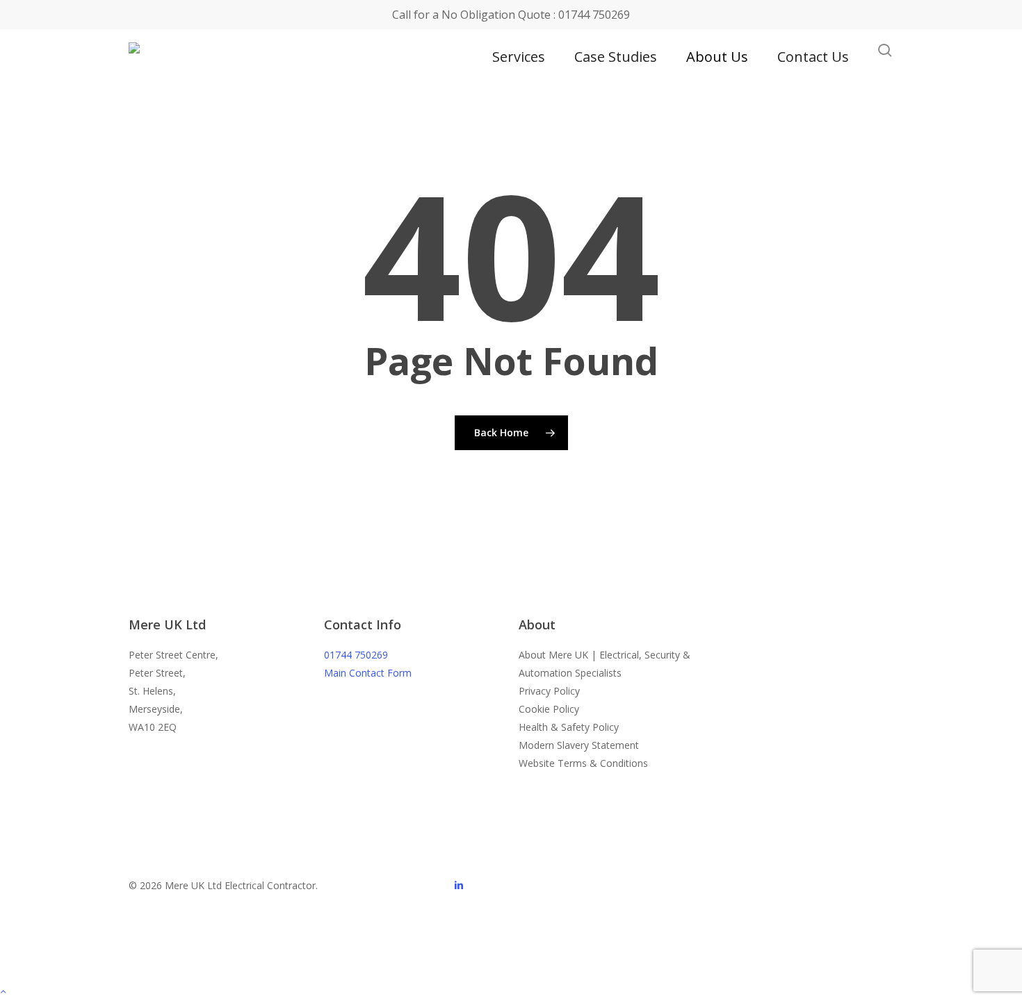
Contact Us (813, 56)
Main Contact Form (368, 672)
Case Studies (615, 56)
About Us (717, 56)
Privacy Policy (549, 690)
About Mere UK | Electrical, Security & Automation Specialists (604, 663)
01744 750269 (356, 654)
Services (518, 56)
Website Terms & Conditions (583, 763)
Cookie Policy (549, 708)
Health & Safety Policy (569, 727)
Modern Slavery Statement (579, 745)
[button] (511, 992)
